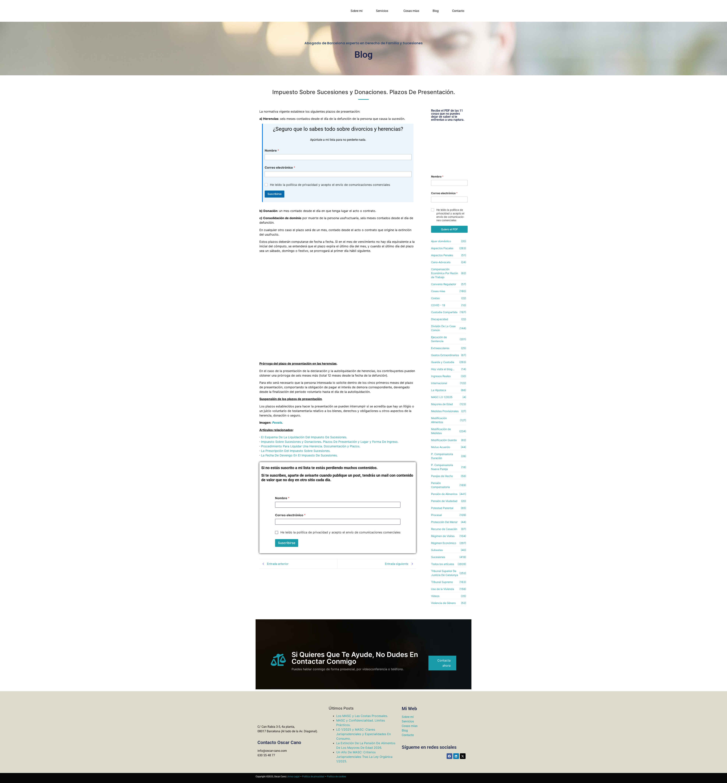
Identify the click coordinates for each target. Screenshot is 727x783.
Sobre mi (357, 11)
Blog (436, 11)
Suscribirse (275, 193)
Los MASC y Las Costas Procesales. (362, 716)
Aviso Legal (294, 776)
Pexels (277, 422)
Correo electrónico (280, 167)
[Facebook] (449, 756)
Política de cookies (336, 776)
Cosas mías (411, 11)
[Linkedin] (456, 756)
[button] (383, 11)
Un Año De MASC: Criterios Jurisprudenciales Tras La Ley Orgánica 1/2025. (364, 756)
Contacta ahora (444, 662)
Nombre (272, 150)
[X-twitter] (463, 756)
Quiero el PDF (449, 229)
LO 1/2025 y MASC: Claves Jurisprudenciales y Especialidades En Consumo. (363, 734)
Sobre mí (408, 717)
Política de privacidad (313, 776)
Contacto (458, 11)
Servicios (382, 11)
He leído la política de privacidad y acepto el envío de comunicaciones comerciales (330, 185)
